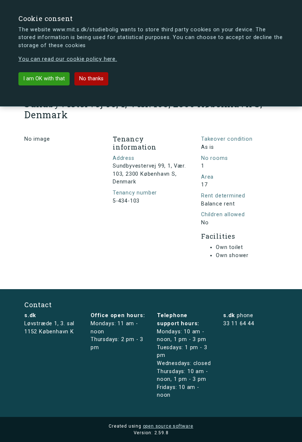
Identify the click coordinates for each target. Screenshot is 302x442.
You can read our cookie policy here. (67, 59)
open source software (168, 426)
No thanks (91, 79)
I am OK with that (44, 79)
